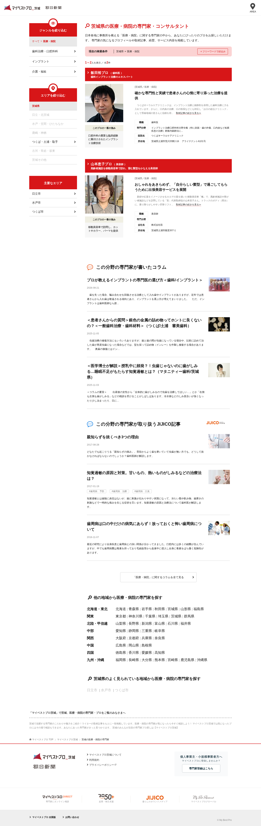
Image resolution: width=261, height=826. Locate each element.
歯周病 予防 (97, 491)
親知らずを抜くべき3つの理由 (113, 437)
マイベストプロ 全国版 (44, 817)
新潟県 (147, 623)
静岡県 (134, 631)
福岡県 (121, 660)
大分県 (147, 660)
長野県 (134, 623)
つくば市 (38, 211)
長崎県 (134, 660)
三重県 (147, 631)
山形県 (186, 609)
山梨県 (121, 623)
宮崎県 (173, 660)
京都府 (134, 638)
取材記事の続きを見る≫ (188, 113)
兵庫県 (147, 638)
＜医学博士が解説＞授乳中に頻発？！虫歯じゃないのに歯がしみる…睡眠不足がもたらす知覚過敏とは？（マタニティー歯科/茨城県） (143, 371)
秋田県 (160, 609)
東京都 (121, 616)
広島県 (121, 645)
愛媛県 (147, 653)
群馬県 (189, 616)
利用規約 (94, 759)
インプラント (40, 61)
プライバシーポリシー (101, 764)
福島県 (199, 609)
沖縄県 (202, 660)
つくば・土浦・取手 (45, 141)
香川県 (134, 653)
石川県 (173, 623)
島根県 (147, 645)
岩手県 (147, 609)
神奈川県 (135, 616)
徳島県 (121, 653)
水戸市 (36, 202)
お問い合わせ (72, 817)
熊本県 (160, 660)
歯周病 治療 (120, 491)
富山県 (160, 623)
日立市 (36, 193)
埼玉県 (163, 616)
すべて (36, 41)
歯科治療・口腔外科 (45, 51)
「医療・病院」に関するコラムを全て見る (158, 577)
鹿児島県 (187, 660)
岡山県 (134, 645)
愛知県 (121, 631)
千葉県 (150, 616)
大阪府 (121, 638)
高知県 (160, 653)
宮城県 (173, 609)
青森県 (134, 609)
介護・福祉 (39, 71)
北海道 (121, 609)
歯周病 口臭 (143, 491)
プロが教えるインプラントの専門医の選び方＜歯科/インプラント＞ (145, 280)
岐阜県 (160, 631)
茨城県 (176, 616)
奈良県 (160, 638)
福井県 (186, 623)
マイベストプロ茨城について (105, 754)
